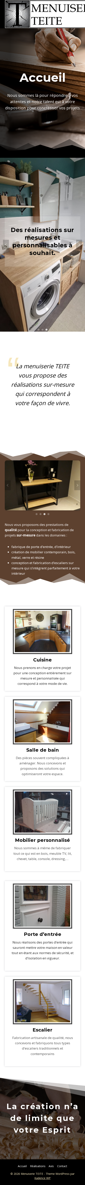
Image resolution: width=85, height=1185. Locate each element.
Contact (62, 1166)
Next (79, 245)
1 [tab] (39, 330)
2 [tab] (42, 330)
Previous (6, 245)
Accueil (22, 1166)
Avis (51, 1166)
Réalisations (37, 1166)
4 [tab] (48, 514)
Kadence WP (42, 1178)
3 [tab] (46, 330)
